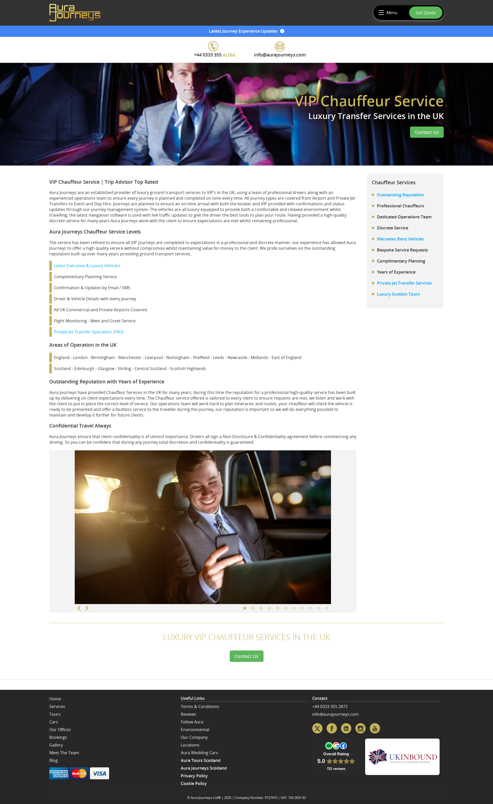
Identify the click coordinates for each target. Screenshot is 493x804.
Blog (53, 760)
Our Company (194, 737)
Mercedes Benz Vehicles (400, 239)
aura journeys (75, 13)
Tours (55, 714)
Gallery (56, 745)
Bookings (58, 737)
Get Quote (426, 12)
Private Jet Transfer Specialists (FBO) (89, 332)
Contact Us (427, 132)
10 (319, 608)
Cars (53, 722)
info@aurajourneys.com (335, 714)
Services (57, 706)
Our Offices (60, 729)
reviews (188, 714)
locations (190, 745)
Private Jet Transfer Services (404, 283)
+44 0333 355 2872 (330, 706)
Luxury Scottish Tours (398, 294)
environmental (195, 729)
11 (327, 608)
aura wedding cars (199, 752)
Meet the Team (64, 752)
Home (55, 699)
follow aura (192, 722)
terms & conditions (200, 706)
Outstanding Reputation (400, 195)
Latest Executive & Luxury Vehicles (87, 265)
